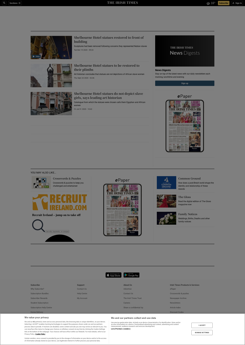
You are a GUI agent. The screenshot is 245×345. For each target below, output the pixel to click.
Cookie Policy (40, 334)
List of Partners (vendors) (120, 329)
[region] (122, 329)
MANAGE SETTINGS (202, 332)
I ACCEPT (202, 325)
